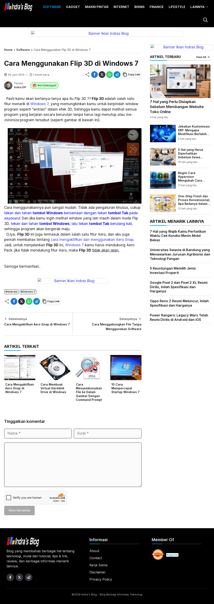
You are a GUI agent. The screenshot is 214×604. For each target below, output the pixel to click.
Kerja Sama (98, 565)
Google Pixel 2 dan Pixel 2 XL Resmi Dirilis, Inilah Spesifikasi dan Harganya (179, 286)
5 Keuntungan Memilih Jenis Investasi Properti (173, 270)
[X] (102, 74)
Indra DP (20, 87)
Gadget (73, 7)
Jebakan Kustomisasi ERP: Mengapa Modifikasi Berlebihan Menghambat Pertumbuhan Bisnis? (194, 134)
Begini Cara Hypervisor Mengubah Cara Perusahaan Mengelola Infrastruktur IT (190, 182)
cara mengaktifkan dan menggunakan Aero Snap (92, 239)
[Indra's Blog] (18, 7)
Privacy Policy (100, 579)
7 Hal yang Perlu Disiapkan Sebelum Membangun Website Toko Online (177, 106)
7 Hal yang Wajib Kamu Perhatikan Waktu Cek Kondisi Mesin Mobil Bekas (178, 235)
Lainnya (197, 7)
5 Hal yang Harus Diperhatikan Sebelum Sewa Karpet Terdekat (190, 155)
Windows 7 (39, 104)
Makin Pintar (96, 7)
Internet (121, 7)
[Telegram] (117, 74)
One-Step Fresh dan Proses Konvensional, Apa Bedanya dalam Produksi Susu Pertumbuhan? (194, 203)
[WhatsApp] (109, 74)
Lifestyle (177, 7)
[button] (205, 20)
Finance (157, 7)
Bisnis (139, 7)
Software (52, 7)
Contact (95, 558)
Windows (11, 291)
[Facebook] (94, 74)
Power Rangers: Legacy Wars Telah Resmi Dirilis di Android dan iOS (179, 317)
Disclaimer (97, 572)
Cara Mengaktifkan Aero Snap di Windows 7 (37, 324)
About (94, 551)
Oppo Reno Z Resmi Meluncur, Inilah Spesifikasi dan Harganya (179, 303)
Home (8, 50)
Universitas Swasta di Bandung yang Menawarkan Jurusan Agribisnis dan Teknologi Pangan (180, 254)
